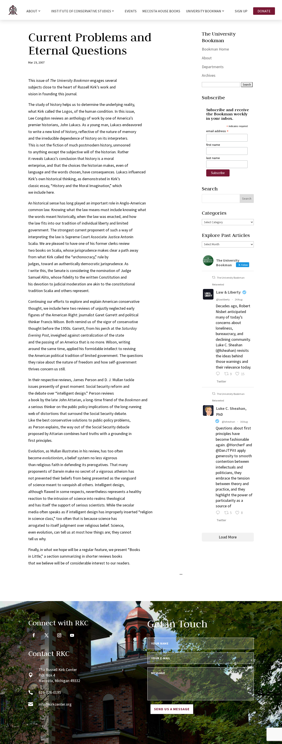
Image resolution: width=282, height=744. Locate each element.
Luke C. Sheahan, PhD (231, 411)
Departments (213, 66)
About (207, 57)
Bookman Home (215, 49)
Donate (264, 11)
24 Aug (238, 299)
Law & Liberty (228, 292)
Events (131, 11)
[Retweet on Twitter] (213, 277)
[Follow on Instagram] (59, 635)
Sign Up (241, 11)
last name (213, 158)
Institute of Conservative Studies (81, 11)
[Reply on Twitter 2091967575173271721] (219, 374)
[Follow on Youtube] (72, 635)
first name (213, 144)
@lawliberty (223, 299)
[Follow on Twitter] (46, 635)
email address (217, 131)
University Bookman (203, 11)
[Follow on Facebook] (33, 635)
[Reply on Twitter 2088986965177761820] (219, 513)
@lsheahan (228, 421)
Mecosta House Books (161, 11)
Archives (208, 75)
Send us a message (172, 709)
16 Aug (244, 421)
